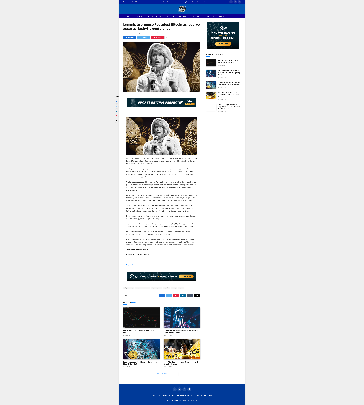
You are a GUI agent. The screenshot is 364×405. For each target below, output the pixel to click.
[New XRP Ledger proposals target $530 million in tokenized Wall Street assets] (211, 107)
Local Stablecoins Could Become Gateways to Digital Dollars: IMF (140, 363)
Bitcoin (150, 16)
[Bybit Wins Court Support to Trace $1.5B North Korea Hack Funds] (182, 349)
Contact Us (161, 2)
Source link (130, 265)
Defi (174, 16)
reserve (181, 288)
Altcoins (159, 16)
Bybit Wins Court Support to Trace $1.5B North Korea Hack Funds (181, 363)
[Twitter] (116, 106)
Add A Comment (161, 374)
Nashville (166, 288)
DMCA (204, 2)
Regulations (210, 16)
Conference (145, 288)
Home (127, 16)
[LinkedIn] (116, 111)
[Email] (116, 121)
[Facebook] (116, 101)
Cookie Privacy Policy (184, 2)
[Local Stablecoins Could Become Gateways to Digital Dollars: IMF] (141, 349)
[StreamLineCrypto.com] (182, 9)
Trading (221, 16)
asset (131, 288)
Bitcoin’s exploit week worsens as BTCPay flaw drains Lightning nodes (181, 331)
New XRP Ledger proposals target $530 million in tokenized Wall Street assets (229, 107)
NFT (168, 16)
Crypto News (138, 16)
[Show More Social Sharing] (166, 37)
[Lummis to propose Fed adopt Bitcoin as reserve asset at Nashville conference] (161, 67)
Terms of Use (195, 2)
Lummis (158, 288)
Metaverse (196, 16)
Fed (153, 288)
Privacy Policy (171, 2)
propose (174, 288)
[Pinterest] (116, 116)
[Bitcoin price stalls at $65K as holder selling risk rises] (141, 317)
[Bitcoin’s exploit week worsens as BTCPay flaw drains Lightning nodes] (182, 317)
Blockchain (184, 16)
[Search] (240, 16)
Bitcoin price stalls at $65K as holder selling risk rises (141, 331)
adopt (126, 288)
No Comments (152, 33)
